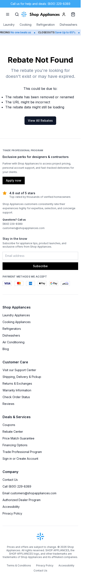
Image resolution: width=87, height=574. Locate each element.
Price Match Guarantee (18, 438)
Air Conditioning (13, 342)
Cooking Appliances (17, 322)
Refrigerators (12, 328)
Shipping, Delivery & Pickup (22, 377)
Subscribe (40, 266)
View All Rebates (40, 120)
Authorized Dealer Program (22, 500)
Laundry (9, 24)
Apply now (13, 180)
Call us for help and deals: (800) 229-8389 (40, 3)
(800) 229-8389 (13, 223)
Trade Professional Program (22, 452)
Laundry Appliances (16, 315)
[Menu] (7, 14)
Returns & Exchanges (17, 383)
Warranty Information (17, 390)
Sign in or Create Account (20, 458)
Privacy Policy (12, 513)
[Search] (17, 14)
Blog (6, 349)
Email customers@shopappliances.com (29, 493)
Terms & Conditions (19, 565)
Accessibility (11, 506)
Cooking (25, 24)
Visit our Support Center (19, 370)
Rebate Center (13, 431)
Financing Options (15, 445)
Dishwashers (68, 24)
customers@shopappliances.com (24, 228)
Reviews (8, 404)
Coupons (9, 425)
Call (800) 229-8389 (17, 486)
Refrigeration (46, 24)
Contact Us (10, 479)
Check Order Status (16, 397)
